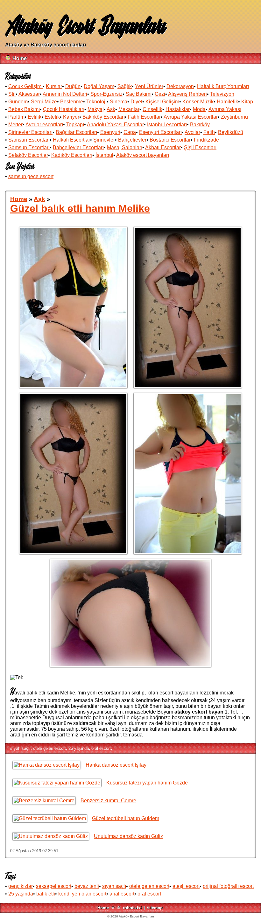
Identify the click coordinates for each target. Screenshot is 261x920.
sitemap (155, 907)
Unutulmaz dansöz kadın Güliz (128, 836)
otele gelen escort (49, 748)
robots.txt (132, 907)
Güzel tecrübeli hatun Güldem (125, 818)
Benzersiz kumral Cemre (108, 800)
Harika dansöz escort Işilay (116, 765)
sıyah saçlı (20, 748)
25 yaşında (78, 748)
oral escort (101, 748)
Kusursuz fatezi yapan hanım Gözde (147, 782)
